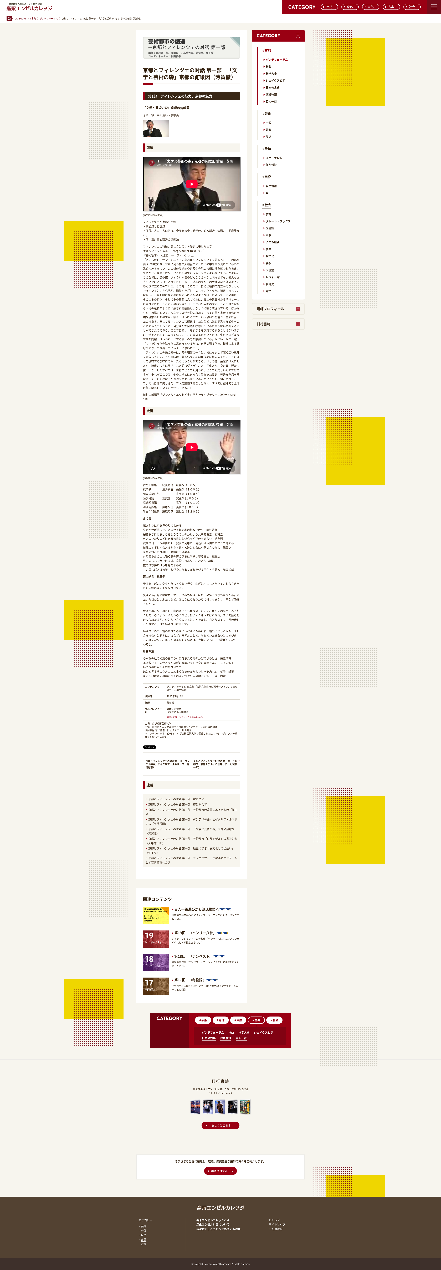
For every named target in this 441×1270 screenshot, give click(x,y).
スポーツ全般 (274, 158)
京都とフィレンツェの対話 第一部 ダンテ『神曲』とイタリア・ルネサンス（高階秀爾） (167, 764)
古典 (391, 6)
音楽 (268, 129)
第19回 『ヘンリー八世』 (195, 932)
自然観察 (271, 186)
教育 (268, 214)
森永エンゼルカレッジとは (212, 1220)
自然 (370, 6)
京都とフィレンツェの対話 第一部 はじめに (176, 799)
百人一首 (271, 101)
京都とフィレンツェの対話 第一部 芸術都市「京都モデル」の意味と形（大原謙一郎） (215, 764)
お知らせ (274, 1220)
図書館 (270, 228)
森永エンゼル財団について (212, 1224)
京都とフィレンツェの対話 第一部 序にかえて (178, 804)
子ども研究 (273, 242)
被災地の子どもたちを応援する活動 (218, 1229)
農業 (268, 249)
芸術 (329, 6)
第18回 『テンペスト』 (193, 956)
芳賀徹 (177, 708)
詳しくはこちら (221, 1125)
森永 (268, 263)
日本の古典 (273, 87)
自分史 (270, 284)
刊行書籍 (263, 323)
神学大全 (271, 73)
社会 (412, 6)
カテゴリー (145, 1220)
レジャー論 (273, 277)
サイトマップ (277, 1224)
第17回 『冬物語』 (190, 979)
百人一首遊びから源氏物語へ (196, 909)
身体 (350, 6)
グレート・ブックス (278, 221)
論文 (268, 291)
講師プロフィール (270, 308)
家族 (268, 235)
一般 (268, 123)
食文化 (270, 256)
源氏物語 (271, 94)
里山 (268, 193)
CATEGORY (301, 7)
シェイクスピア (275, 80)
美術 (268, 137)
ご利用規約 (276, 1229)
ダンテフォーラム (277, 59)
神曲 (268, 66)
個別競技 (271, 165)
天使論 (270, 270)
